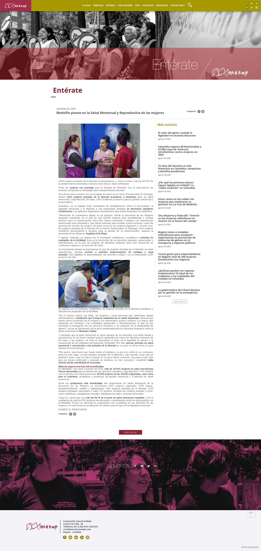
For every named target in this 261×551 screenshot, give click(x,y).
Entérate (110, 5)
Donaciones (162, 5)
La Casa (86, 5)
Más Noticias (130, 432)
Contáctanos (178, 5)
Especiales (148, 5)
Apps (137, 5)
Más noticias (180, 301)
